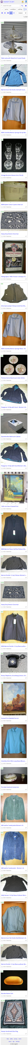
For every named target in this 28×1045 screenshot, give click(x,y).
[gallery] (10, 13)
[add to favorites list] (2, 61)
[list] (2, 13)
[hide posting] (26, 61)
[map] (13, 13)
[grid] (8, 13)
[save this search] (25, 5)
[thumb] (5, 13)
